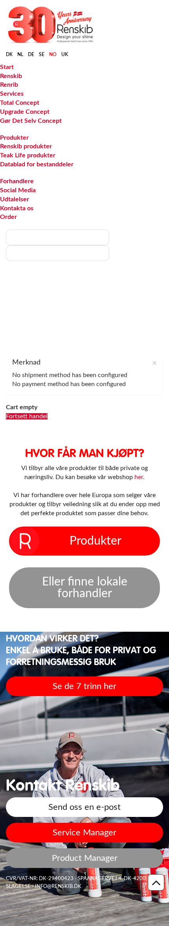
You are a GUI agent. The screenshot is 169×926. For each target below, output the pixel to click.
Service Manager (84, 832)
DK (9, 54)
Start (7, 67)
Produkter (14, 138)
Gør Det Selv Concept (31, 121)
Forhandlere (17, 181)
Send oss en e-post (84, 807)
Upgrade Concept (25, 112)
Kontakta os (16, 208)
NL (20, 54)
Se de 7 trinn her (84, 686)
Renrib (9, 85)
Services (12, 94)
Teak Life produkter (27, 155)
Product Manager (85, 858)
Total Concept (19, 103)
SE (41, 54)
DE (31, 54)
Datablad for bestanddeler (36, 164)
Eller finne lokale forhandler (84, 588)
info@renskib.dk (58, 886)
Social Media (18, 190)
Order (8, 217)
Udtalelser (14, 199)
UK (64, 54)
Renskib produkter (26, 146)
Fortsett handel (27, 416)
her (138, 477)
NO (53, 54)
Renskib (11, 76)
